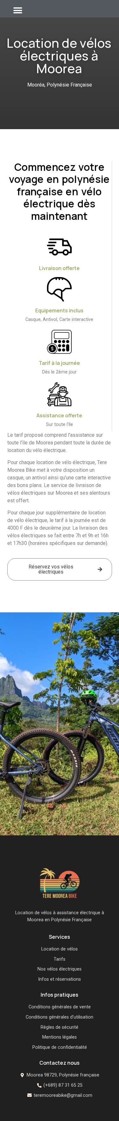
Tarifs (59, 959)
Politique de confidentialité (59, 1047)
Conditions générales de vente (60, 1007)
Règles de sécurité (59, 1027)
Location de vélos (59, 949)
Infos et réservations (59, 979)
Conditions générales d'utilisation (59, 1017)
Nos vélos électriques (59, 969)
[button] (17, 10)
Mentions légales (59, 1037)
